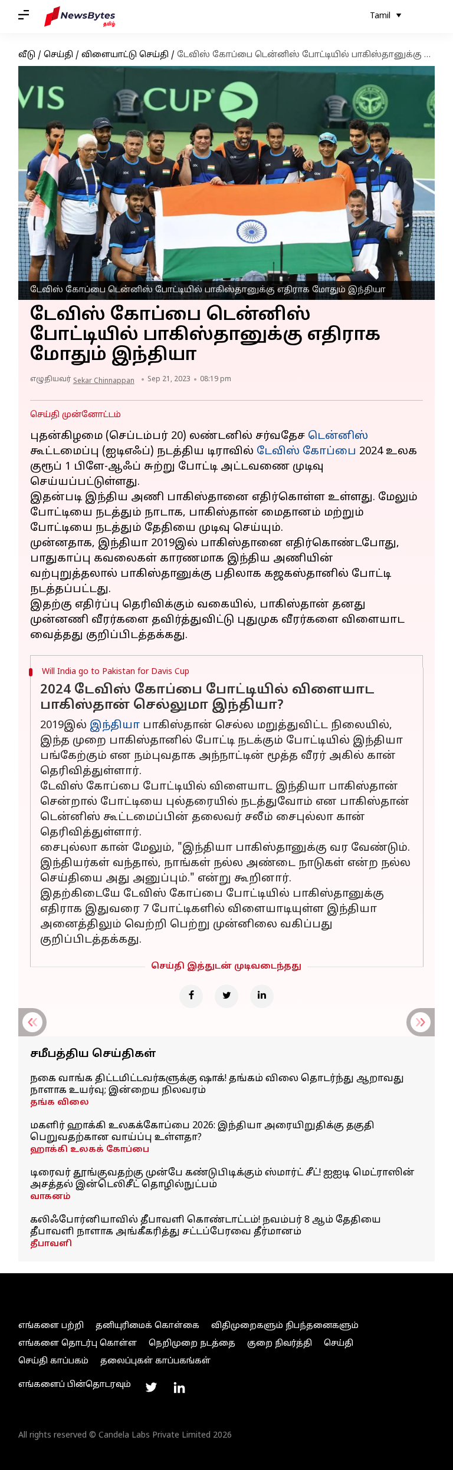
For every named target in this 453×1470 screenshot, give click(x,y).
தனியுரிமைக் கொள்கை (147, 1326)
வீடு (26, 55)
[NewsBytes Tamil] (79, 16)
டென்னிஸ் (338, 436)
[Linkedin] (262, 996)
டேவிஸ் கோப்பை (306, 451)
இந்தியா (115, 725)
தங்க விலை (59, 1103)
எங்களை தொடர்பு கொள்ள (77, 1344)
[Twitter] (226, 996)
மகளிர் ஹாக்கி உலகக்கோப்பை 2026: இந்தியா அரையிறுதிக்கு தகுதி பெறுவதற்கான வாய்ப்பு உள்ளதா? (202, 1132)
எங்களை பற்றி (51, 1326)
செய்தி (58, 55)
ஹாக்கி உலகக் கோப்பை (89, 1150)
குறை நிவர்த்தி (279, 1344)
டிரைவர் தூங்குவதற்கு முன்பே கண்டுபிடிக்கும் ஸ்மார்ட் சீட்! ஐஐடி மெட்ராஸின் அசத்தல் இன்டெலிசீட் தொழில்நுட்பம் (222, 1179)
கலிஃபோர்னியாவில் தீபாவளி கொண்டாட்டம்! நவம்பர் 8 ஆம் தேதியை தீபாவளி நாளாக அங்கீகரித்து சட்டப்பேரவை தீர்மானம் (205, 1226)
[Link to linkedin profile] (179, 1387)
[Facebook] (191, 996)
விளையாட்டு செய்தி (125, 55)
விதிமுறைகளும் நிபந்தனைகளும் (285, 1326)
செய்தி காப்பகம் (53, 1361)
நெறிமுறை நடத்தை (192, 1344)
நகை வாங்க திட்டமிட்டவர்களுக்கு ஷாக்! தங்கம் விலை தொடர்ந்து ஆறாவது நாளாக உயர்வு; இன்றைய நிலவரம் (217, 1084)
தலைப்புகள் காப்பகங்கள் (155, 1361)
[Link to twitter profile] (151, 1387)
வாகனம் (50, 1197)
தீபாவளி (51, 1244)
